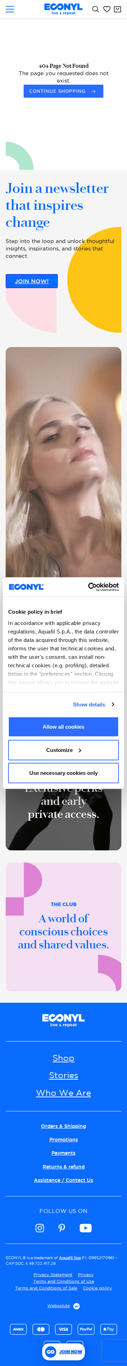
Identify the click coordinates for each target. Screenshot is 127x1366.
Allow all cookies (63, 727)
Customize (59, 750)
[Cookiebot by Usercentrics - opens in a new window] (89, 586)
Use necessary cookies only (63, 773)
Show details (89, 704)
